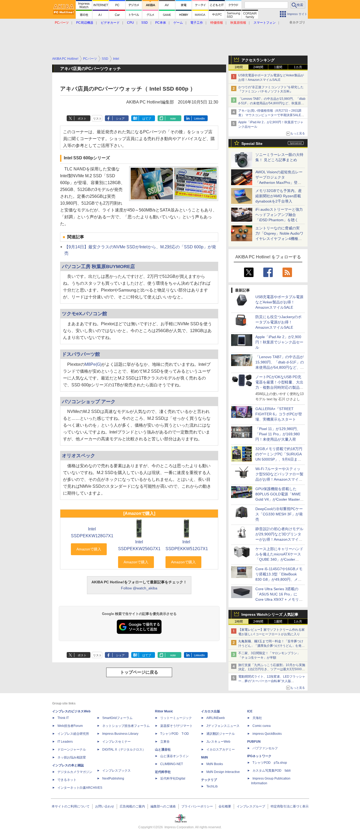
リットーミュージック (176, 718)
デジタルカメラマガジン (74, 772)
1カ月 (298, 67)
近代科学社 (163, 772)
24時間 (258, 67)
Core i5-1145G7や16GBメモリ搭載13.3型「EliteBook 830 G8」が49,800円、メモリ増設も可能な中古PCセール (279, 579)
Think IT (63, 718)
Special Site (251, 143)
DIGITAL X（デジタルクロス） (123, 749)
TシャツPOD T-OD (174, 734)
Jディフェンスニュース (223, 726)
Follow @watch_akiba (139, 588)
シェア (120, 118)
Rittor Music (164, 711)
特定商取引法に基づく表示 (290, 806)
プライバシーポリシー (197, 806)
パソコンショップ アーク (88, 401)
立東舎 (165, 741)
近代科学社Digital (172, 778)
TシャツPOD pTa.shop (269, 763)
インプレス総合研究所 (73, 734)
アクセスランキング (258, 60)
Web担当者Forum (70, 726)
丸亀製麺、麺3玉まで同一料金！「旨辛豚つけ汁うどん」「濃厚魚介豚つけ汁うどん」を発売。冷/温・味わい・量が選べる (270, 645)
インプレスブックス (116, 770)
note (173, 118)
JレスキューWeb (218, 741)
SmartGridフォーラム (117, 718)
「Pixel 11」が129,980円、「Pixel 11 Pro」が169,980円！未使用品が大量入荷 (277, 434)
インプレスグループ (251, 806)
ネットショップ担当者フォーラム (126, 726)
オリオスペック (78, 455)
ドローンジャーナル (71, 749)
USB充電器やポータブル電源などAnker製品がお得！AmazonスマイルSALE (279, 302)
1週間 (278, 67)
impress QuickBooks (267, 734)
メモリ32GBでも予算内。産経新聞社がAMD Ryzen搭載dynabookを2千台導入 (278, 196)
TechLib (212, 786)
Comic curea (261, 726)
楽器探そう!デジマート (176, 726)
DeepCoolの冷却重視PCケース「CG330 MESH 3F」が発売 (279, 514)
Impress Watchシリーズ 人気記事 (269, 614)
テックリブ (209, 780)
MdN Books (214, 764)
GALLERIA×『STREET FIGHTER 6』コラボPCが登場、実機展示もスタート (278, 414)
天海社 (257, 718)
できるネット (66, 780)
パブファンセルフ (265, 748)
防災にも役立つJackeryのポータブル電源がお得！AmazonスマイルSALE (278, 322)
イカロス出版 (210, 711)
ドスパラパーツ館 (81, 354)
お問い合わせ (104, 806)
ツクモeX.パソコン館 (84, 313)
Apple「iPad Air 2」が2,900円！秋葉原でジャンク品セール (279, 342)
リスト (97, 118)
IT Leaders (65, 741)
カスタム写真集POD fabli (271, 770)
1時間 (239, 67)
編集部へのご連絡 (163, 806)
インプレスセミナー (116, 741)
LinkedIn (199, 118)
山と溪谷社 (163, 749)
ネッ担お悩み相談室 (71, 757)
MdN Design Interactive (223, 772)
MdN (204, 757)
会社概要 (224, 806)
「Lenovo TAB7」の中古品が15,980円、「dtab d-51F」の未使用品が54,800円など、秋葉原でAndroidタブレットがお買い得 (271, 103)
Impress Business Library (120, 734)
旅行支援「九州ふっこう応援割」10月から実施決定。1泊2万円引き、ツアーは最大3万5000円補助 (271, 669)
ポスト (82, 118)
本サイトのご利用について (71, 806)
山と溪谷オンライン (174, 756)
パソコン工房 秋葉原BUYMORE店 (98, 266)
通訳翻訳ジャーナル (220, 734)
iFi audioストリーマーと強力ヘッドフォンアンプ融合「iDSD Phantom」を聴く (279, 214)
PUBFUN (254, 741)
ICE (249, 711)
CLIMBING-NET (171, 764)
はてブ (146, 118)
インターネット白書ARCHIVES (79, 788)
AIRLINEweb (215, 718)
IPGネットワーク (259, 756)
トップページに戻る (139, 672)
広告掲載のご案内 (132, 806)
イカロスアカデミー (220, 749)
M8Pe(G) (93, 364)
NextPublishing (113, 778)
